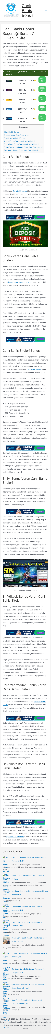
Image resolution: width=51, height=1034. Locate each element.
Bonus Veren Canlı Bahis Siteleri (17, 135)
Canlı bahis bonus (20, 191)
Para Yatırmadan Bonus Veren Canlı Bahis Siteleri (23, 147)
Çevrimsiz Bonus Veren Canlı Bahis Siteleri (21, 150)
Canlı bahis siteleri (34, 369)
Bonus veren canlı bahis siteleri (20, 282)
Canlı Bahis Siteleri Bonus (14, 138)
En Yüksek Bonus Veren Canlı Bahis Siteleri (21, 144)
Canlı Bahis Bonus (28, 10)
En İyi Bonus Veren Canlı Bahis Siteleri (19, 141)
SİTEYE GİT (42, 79)
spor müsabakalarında (15, 837)
